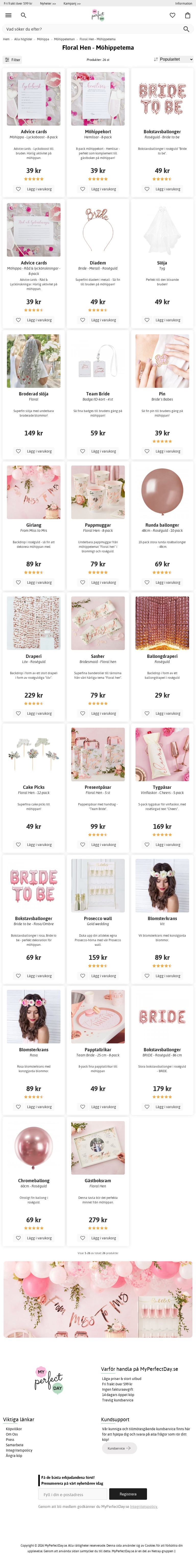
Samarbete (14, 1445)
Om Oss (12, 1434)
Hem (6, 39)
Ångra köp (14, 1455)
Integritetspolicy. (144, 1506)
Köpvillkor (14, 1429)
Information (183, 3)
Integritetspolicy (19, 1450)
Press (10, 1439)
